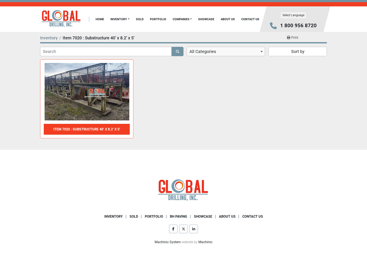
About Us (228, 19)
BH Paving (178, 216)
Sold (140, 19)
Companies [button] (181, 19)
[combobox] (226, 51)
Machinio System (168, 242)
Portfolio (158, 19)
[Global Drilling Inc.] (183, 191)
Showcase (206, 19)
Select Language (293, 15)
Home (100, 19)
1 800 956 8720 (298, 26)
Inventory (118, 19)
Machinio (205, 242)
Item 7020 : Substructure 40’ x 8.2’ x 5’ (86, 129)
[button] (120, 19)
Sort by (297, 51)
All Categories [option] (202, 51)
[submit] (178, 51)
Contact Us (250, 19)
